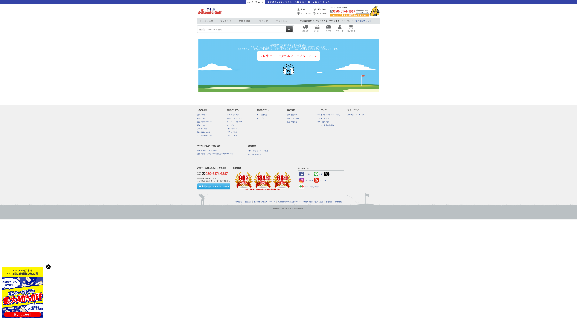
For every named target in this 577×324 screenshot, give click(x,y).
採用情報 (338, 202)
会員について (306, 9)
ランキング (225, 21)
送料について (202, 118)
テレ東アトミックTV (325, 118)
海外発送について (203, 132)
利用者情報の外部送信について (289, 202)
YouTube (322, 180)
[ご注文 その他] (214, 173)
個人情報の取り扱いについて (264, 202)
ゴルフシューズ (233, 129)
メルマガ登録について (205, 135)
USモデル (230, 125)
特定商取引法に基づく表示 (313, 202)
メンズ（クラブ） (233, 115)
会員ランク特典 (293, 118)
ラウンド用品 (232, 132)
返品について (202, 125)
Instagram (309, 180)
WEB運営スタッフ (254, 154)
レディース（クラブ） (235, 118)
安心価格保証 (292, 122)
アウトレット (282, 21)
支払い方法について (204, 122)
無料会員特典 (292, 115)
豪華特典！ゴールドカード (357, 115)
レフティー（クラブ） (235, 122)
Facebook (308, 174)
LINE (321, 174)
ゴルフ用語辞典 (323, 122)
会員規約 (248, 202)
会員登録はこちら (363, 20)
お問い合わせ (322, 9)
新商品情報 (244, 21)
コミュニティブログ (312, 187)
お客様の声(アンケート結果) (207, 150)
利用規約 (238, 202)
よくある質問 (322, 13)
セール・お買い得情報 (325, 125)
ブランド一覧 (232, 135)
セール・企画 (206, 21)
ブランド (263, 21)
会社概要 (329, 202)
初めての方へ (306, 13)
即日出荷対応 (262, 115)
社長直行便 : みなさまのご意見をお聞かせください (216, 154)
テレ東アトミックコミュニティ (328, 115)
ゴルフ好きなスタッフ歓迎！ (259, 151)
